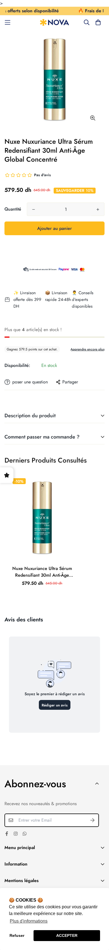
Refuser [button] (17, 935)
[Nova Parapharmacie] (54, 22)
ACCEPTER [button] (66, 935)
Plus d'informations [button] (29, 921)
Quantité (12, 209)
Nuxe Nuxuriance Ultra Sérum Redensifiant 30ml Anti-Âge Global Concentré (42, 572)
